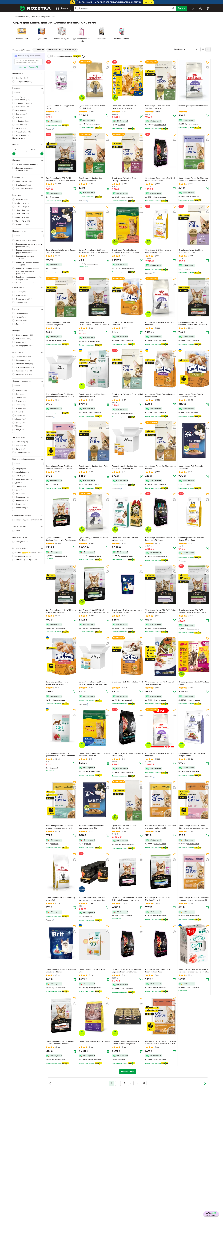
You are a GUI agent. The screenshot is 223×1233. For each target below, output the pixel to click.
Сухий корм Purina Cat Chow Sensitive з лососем (190, 251)
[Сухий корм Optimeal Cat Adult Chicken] (94, 944)
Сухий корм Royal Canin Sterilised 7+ (193, 106)
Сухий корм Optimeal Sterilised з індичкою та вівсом (92, 396)
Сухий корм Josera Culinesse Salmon (94, 1041)
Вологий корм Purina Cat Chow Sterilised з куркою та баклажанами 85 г (94, 251)
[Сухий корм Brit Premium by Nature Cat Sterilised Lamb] (61, 944)
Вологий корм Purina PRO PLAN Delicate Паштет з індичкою (125, 1043)
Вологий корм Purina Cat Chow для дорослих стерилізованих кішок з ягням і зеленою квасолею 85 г (193, 179)
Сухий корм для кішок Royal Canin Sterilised (159, 324)
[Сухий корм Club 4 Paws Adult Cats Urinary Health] (160, 369)
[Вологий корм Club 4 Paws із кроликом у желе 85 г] (193, 369)
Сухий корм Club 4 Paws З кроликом (123, 324)
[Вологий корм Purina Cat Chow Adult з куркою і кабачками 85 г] (127, 441)
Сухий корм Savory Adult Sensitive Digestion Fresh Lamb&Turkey (126, 971)
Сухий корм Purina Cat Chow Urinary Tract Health (124, 179)
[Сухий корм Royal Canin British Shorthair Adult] (94, 80)
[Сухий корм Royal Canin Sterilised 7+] (193, 80)
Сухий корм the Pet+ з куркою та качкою (60, 107)
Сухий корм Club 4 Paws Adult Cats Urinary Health (160, 396)
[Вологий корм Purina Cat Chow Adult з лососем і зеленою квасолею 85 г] (193, 872)
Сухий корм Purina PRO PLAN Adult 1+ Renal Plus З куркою (60, 611)
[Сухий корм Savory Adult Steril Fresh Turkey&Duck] (160, 944)
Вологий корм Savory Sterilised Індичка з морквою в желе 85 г (92, 899)
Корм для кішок (48, 17)
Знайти (181, 8)
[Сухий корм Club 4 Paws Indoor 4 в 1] (127, 656)
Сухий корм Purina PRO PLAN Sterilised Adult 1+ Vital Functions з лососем (192, 324)
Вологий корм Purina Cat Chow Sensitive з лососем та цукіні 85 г (60, 467)
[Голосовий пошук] (173, 8)
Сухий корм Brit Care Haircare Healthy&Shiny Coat (158, 251)
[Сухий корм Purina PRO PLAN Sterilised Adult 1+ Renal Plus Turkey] (94, 297)
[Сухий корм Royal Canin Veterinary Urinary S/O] (61, 872)
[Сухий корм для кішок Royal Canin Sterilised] (160, 297)
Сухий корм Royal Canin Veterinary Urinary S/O (60, 899)
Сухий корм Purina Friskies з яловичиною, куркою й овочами (125, 251)
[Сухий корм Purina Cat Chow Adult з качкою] (160, 441)
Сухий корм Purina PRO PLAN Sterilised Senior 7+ (157, 899)
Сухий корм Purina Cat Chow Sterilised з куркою (157, 107)
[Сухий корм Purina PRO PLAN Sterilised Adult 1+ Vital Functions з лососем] (193, 297)
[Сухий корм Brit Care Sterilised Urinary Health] (127, 512)
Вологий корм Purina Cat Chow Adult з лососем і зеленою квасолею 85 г (193, 899)
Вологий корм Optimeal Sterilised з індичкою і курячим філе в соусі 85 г (193, 971)
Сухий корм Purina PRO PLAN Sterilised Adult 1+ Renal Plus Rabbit (60, 179)
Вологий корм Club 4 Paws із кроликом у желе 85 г (190, 396)
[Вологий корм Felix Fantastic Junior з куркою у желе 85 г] (61, 225)
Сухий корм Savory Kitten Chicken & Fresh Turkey (127, 755)
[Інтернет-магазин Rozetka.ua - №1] (35, 8)
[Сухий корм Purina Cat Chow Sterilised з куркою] (160, 80)
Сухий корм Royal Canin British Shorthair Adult (92, 107)
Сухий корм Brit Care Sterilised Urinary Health (125, 539)
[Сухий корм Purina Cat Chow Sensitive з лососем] (193, 225)
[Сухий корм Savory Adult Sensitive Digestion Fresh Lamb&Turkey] (127, 944)
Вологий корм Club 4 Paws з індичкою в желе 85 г (58, 683)
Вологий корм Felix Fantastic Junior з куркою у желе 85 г (61, 251)
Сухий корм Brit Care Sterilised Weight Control (191, 755)
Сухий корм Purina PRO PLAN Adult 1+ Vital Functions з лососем (60, 1043)
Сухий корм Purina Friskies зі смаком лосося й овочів (124, 107)
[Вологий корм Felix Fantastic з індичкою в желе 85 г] (94, 800)
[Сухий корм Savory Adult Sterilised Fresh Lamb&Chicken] (160, 153)
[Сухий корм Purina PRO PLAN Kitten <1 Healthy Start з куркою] (160, 584)
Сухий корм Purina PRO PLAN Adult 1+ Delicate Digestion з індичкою (127, 899)
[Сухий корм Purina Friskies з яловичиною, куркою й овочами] (127, 225)
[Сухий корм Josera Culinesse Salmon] (94, 1016)
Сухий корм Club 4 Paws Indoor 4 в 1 (127, 682)
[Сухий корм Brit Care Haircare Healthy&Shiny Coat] (160, 225)
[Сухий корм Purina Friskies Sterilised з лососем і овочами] (94, 728)
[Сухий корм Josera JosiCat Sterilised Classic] (193, 656)
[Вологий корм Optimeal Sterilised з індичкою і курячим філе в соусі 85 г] (193, 944)
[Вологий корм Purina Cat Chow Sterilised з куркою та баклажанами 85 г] (94, 225)
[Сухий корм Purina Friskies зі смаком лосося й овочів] (127, 80)
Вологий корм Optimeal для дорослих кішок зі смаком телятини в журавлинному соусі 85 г (61, 755)
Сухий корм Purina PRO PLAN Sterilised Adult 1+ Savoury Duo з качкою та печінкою (192, 611)
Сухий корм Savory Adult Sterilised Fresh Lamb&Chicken (160, 179)
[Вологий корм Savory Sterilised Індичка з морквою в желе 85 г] (94, 872)
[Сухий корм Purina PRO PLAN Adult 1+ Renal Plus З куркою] (61, 584)
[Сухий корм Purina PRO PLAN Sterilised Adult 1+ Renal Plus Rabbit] (61, 153)
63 (144, 1083)
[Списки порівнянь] (200, 8)
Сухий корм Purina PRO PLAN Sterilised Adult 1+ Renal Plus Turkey (94, 324)
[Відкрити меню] (15, 8)
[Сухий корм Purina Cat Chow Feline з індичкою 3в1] (94, 441)
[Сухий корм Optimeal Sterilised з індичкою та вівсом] (94, 369)
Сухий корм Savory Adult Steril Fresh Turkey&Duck (158, 971)
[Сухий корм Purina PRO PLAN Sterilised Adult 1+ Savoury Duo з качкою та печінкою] (193, 584)
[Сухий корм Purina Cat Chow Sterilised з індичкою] (94, 153)
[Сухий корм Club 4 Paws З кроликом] (127, 297)
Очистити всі (39, 50)
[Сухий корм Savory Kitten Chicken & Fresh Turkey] (127, 728)
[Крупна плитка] (203, 49)
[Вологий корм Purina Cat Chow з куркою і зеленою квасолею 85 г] (94, 656)
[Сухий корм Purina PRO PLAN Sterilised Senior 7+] (160, 872)
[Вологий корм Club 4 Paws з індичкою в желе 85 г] (61, 656)
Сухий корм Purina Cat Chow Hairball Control (127, 396)
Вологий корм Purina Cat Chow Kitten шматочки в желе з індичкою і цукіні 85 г (193, 827)
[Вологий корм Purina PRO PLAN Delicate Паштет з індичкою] (127, 1016)
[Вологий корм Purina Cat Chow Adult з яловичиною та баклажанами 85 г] (160, 1016)
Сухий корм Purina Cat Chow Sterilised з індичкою (91, 179)
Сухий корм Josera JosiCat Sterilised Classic (193, 683)
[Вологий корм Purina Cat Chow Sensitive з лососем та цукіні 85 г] (61, 441)
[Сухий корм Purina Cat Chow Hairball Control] (127, 369)
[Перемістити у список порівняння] (75, 68)
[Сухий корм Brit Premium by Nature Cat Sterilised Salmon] (127, 584)
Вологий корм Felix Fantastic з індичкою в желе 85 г (91, 827)
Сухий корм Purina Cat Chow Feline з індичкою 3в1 (94, 467)
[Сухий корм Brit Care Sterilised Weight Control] (193, 728)
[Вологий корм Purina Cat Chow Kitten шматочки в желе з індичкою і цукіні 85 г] (193, 800)
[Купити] (75, 116)
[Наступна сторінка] (205, 1083)
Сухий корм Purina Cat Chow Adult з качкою (160, 467)
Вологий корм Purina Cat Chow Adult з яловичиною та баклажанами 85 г (160, 1043)
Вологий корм (23, 181)
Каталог (65, 8)
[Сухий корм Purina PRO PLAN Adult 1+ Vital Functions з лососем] (61, 1016)
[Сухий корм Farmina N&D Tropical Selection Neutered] (160, 656)
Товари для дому (23, 17)
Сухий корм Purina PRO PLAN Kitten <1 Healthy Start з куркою (160, 611)
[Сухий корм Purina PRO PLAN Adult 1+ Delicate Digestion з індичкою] (127, 872)
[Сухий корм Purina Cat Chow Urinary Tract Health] (127, 153)
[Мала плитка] (207, 49)
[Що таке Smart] (83, 56)
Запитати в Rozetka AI (28, 67)
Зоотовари (36, 17)
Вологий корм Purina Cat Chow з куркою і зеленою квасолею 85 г (93, 683)
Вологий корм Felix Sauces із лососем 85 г (190, 467)
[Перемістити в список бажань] (75, 62)
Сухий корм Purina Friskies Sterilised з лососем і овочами (94, 755)
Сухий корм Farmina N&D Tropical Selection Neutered (159, 683)
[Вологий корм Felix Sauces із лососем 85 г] (193, 441)
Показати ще (17, 138)
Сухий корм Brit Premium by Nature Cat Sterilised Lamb (61, 971)
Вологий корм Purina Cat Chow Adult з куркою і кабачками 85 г (127, 467)
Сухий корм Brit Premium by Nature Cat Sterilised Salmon (127, 611)
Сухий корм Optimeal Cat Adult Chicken (92, 971)
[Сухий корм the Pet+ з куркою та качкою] (61, 80)
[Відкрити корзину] (208, 8)
